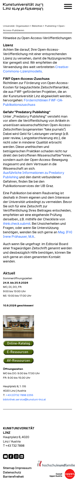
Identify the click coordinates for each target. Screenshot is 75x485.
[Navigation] (68, 7)
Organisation (22, 26)
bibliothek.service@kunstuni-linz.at (24, 399)
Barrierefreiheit (13, 476)
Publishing (50, 26)
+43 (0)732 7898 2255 (20, 395)
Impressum (23, 468)
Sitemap (9, 468)
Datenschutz (12, 472)
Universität (8, 26)
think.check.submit (16, 223)
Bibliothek (37, 26)
